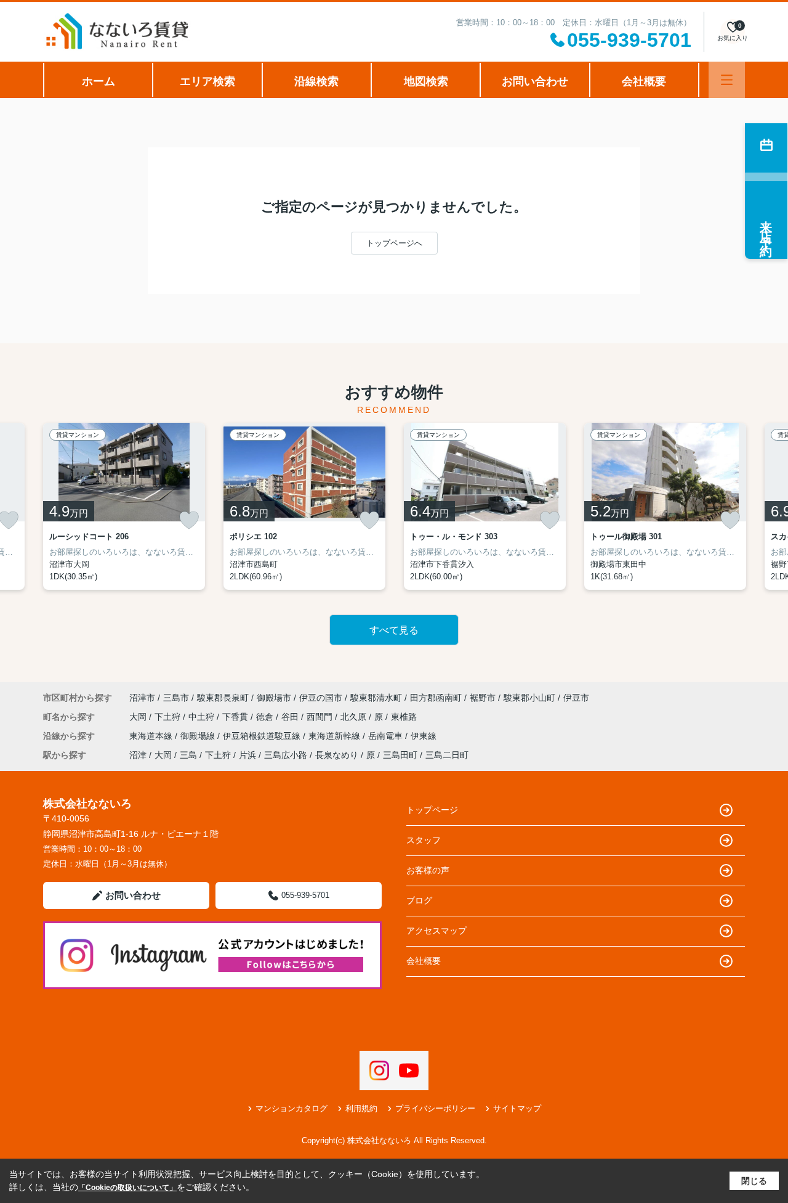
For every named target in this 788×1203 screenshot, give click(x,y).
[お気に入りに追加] (189, 520)
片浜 (247, 755)
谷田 (291, 717)
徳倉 (266, 717)
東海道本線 (152, 736)
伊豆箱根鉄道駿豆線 (263, 736)
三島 (188, 755)
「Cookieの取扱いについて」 (127, 1187)
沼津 (138, 755)
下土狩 (169, 717)
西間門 (321, 717)
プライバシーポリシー (435, 1108)
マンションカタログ (291, 1108)
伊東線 (423, 736)
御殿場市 (274, 698)
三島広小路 (285, 755)
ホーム (98, 81)
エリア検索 (207, 81)
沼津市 (142, 698)
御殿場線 (198, 736)
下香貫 (236, 717)
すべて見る (394, 630)
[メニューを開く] (727, 80)
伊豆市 (576, 698)
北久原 (354, 717)
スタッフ (423, 840)
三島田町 (400, 755)
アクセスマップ (436, 931)
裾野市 (483, 698)
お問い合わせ (535, 81)
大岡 (139, 717)
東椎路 (404, 717)
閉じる (754, 1181)
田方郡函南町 (436, 698)
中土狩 (202, 717)
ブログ (419, 900)
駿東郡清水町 (376, 698)
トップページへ (394, 243)
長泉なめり (336, 755)
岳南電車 (386, 736)
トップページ (432, 810)
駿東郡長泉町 (223, 698)
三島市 (176, 698)
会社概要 (644, 81)
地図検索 (426, 81)
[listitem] (124, 506)
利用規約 (361, 1108)
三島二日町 (446, 755)
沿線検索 (316, 81)
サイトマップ (517, 1108)
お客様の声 (427, 870)
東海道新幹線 (335, 736)
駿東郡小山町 (529, 698)
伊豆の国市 (320, 698)
